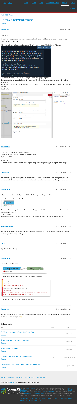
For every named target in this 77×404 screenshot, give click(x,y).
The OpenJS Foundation (26, 398)
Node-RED (7, 2)
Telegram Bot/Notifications (17, 19)
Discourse (12, 382)
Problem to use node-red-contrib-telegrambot (17, 332)
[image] (35, 115)
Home (3, 377)
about (34, 3)
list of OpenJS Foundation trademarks (34, 393)
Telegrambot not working (10, 348)
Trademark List (51, 391)
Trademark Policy (40, 391)
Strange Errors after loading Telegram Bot (16, 356)
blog (41, 3)
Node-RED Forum (7, 15)
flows (73, 3)
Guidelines (19, 377)
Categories (10, 377)
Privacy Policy (42, 377)
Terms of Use (37, 398)
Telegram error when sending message (15, 340)
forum (64, 3)
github (72, 8)
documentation (52, 3)
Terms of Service (30, 377)
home (26, 3)
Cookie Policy (38, 400)
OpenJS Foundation (31, 388)
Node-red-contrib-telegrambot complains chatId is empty (21, 364)
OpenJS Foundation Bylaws (58, 398)
